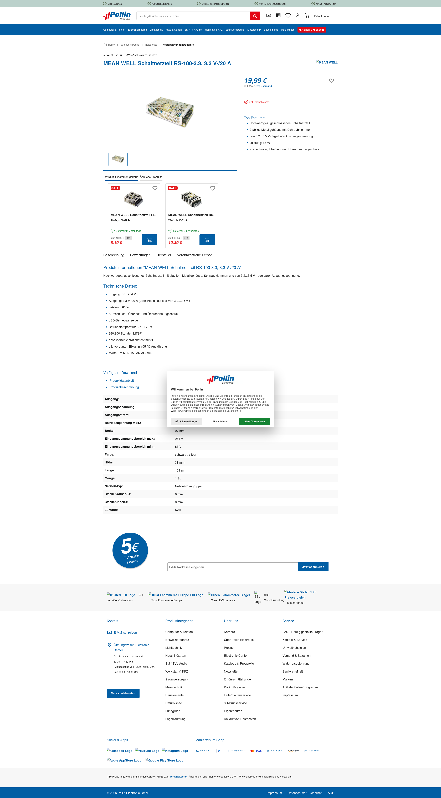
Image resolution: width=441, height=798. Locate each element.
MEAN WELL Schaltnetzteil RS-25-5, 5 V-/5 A (191, 217)
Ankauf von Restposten (240, 718)
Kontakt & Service (295, 639)
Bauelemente (174, 695)
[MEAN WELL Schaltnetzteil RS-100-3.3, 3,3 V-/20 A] (170, 113)
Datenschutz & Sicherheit (305, 792)
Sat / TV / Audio (176, 663)
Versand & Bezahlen (297, 655)
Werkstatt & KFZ (176, 671)
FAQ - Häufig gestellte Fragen (303, 631)
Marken (288, 679)
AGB (331, 792)
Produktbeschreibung (124, 387)
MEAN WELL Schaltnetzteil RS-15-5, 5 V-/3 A (133, 217)
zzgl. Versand (264, 86)
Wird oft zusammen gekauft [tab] (121, 177)
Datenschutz (189, 574)
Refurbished (173, 703)
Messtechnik (174, 687)
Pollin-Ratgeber (234, 687)
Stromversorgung (177, 679)
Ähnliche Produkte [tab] (151, 177)
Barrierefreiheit (293, 671)
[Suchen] (255, 16)
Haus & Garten (175, 655)
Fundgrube (172, 711)
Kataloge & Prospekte (239, 663)
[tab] (113, 255)
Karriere (229, 631)
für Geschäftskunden (238, 679)
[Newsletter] (268, 15)
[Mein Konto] (297, 15)
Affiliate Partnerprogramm (300, 687)
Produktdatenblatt (121, 380)
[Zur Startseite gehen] (117, 15)
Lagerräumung (175, 718)
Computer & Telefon (179, 631)
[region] (170, 123)
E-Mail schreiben (125, 632)
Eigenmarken (233, 711)
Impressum (290, 695)
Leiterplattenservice (237, 695)
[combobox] (193, 16)
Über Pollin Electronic (239, 639)
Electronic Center (236, 655)
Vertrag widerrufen (123, 693)
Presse (229, 647)
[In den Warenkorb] (149, 239)
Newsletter (231, 671)
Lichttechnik (173, 647)
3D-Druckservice (235, 703)
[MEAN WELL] (327, 64)
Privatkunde (322, 16)
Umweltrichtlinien (294, 647)
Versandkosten (178, 776)
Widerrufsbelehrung (296, 663)
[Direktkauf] (278, 15)
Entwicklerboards (177, 639)
